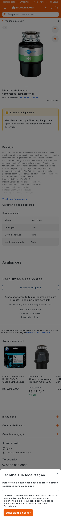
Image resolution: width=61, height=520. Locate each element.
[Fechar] (57, 473)
